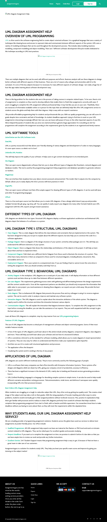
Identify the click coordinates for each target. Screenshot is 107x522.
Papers (33, 491)
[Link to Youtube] (100, 518)
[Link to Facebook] (90, 518)
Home (33, 487)
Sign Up (33, 502)
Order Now (34, 495)
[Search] (100, 3)
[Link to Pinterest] (97, 518)
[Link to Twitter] (87, 518)
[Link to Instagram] (94, 518)
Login (32, 499)
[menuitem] (51, 3)
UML (7, 40)
